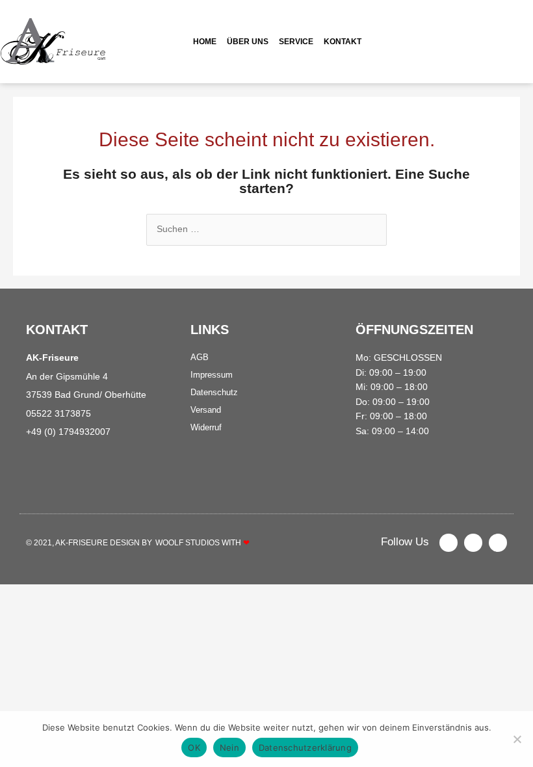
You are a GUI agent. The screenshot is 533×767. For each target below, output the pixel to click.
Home (204, 41)
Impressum (211, 375)
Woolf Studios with (202, 542)
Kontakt (342, 41)
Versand (205, 410)
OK (194, 747)
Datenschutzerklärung (305, 747)
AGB (199, 357)
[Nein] (516, 739)
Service (296, 41)
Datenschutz (214, 392)
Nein (229, 747)
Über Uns (247, 41)
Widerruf (206, 427)
